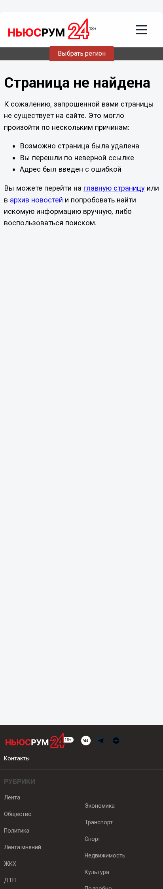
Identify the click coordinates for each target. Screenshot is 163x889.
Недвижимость (105, 855)
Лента (12, 797)
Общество (18, 814)
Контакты (17, 758)
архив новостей (36, 200)
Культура (97, 872)
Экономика (100, 806)
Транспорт (99, 822)
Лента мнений (22, 847)
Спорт (92, 839)
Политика (16, 830)
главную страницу (114, 188)
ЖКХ (10, 864)
